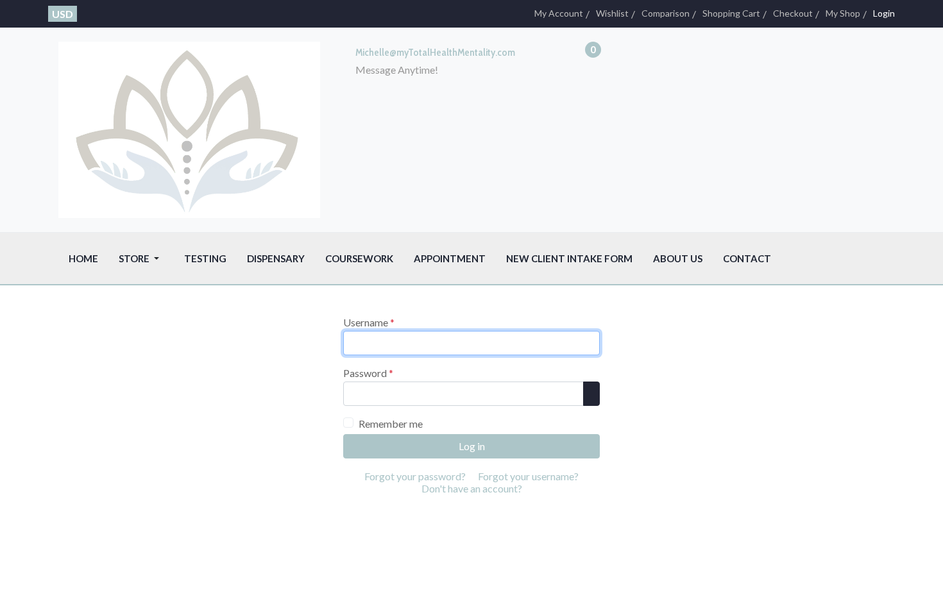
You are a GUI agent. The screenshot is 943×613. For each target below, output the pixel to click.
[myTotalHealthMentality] (189, 128)
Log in (472, 446)
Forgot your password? (415, 476)
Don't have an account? (471, 488)
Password (368, 373)
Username (369, 322)
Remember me (391, 423)
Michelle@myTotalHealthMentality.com (435, 52)
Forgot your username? (528, 476)
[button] (141, 258)
